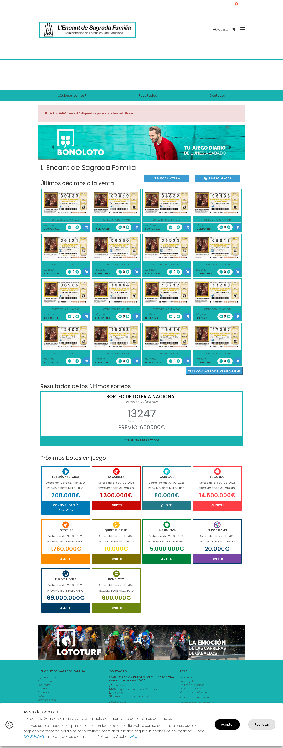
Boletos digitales (47, 699)
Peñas (41, 696)
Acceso (222, 30)
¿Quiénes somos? (48, 677)
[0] (235, 29)
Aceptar (227, 724)
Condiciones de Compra (194, 692)
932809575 (119, 685)
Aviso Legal (186, 681)
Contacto (43, 688)
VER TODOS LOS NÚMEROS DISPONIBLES (214, 371)
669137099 (118, 693)
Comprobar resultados (141, 440)
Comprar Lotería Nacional (66, 507)
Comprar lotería (47, 681)
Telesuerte (186, 677)
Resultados (44, 684)
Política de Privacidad (192, 684)
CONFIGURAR (33, 736)
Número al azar (219, 178)
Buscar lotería (168, 178)
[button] (53, 147)
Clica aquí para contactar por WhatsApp (135, 689)
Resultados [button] (148, 95)
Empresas (43, 692)
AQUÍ (134, 736)
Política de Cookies (190, 688)
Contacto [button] (217, 95)
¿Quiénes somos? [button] (72, 95)
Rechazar (262, 724)
